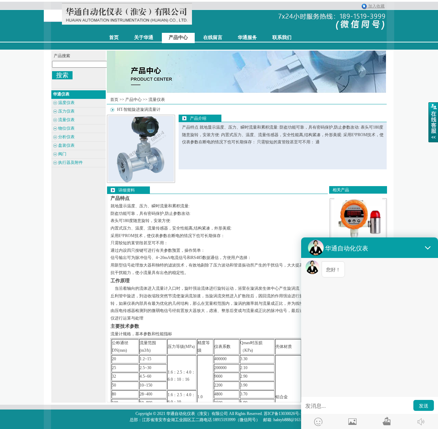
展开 (433, 122)
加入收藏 (375, 6)
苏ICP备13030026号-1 (283, 413)
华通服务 (247, 37)
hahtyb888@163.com (290, 419)
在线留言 (212, 37)
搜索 (62, 75)
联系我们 (282, 37)
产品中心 (178, 37)
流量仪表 (157, 99)
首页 (114, 99)
